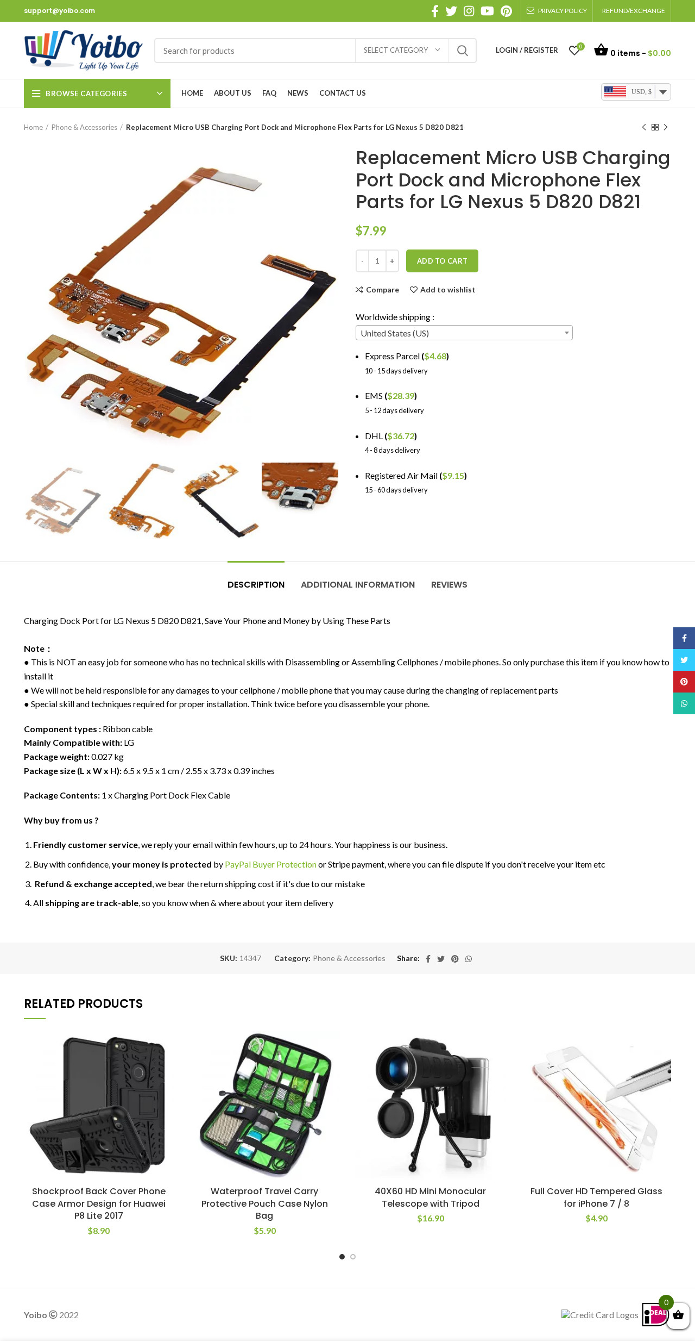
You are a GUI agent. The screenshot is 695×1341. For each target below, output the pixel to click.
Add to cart (442, 261)
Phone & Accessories (84, 127)
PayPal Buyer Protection (271, 864)
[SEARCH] (462, 50)
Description (256, 584)
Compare (382, 290)
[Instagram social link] (468, 11)
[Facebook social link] (435, 11)
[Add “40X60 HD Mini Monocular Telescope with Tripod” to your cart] (497, 1073)
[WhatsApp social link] (468, 959)
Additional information (358, 584)
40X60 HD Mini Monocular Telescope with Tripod (430, 1197)
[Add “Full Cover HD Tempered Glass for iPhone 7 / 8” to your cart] (663, 1073)
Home (33, 127)
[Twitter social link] (451, 11)
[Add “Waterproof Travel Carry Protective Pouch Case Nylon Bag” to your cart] (331, 1073)
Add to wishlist (448, 290)
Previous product (644, 127)
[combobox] (464, 332)
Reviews (449, 584)
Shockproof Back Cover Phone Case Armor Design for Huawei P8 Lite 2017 (99, 1203)
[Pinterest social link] (506, 11)
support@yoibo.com (59, 10)
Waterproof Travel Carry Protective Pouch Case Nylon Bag (264, 1203)
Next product (665, 127)
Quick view (165, 1097)
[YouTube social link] (487, 11)
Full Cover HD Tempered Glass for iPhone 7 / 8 (596, 1197)
